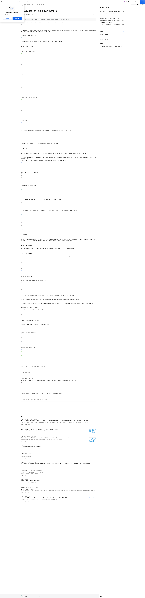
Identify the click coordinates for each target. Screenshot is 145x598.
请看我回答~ (23, 487)
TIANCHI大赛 (36, 4)
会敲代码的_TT (27, 596)
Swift (25, 427)
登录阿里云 (17, 18)
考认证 (32, 4)
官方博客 (28, 4)
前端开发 (31, 487)
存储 (25, 436)
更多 (123, 31)
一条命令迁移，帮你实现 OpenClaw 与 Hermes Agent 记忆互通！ (111, 46)
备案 (133, 1)
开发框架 (27, 487)
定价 (24, 1)
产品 (15, 1)
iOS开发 (27, 399)
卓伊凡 (22, 419)
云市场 (27, 1)
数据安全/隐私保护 (37, 399)
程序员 (29, 445)
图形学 (26, 462)
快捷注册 (7, 18)
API (32, 445)
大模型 (11, 1)
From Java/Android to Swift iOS (105, 36)
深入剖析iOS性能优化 (104, 39)
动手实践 (24, 4)
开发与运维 (28, 7)
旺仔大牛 (22, 453)
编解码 (26, 453)
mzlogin (22, 445)
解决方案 (18, 1)
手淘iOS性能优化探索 (104, 34)
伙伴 (30, 1)
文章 (31, 7)
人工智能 (26, 445)
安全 (25, 419)
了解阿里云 (37, 1)
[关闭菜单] (2, 2)
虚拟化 (46, 399)
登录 (142, 1)
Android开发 (35, 419)
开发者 (31, 399)
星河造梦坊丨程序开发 (24, 470)
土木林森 (22, 462)
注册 (138, 1)
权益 (22, 1)
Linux (42, 399)
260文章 (38, 596)
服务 (33, 1)
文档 (130, 1)
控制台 (136, 1)
